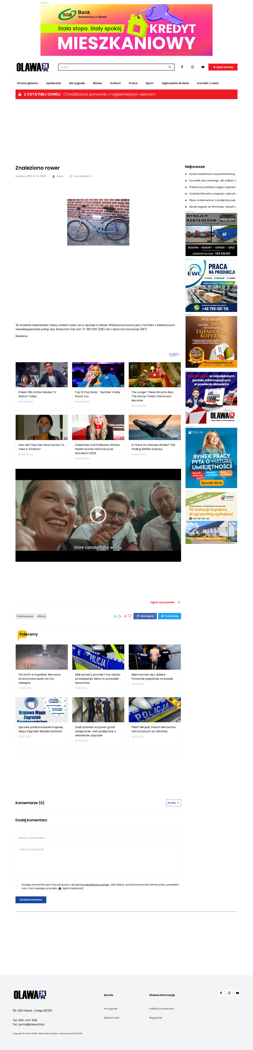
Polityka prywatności (161, 1008)
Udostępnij (147, 616)
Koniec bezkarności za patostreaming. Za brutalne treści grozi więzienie (213, 174)
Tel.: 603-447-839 (25, 1020)
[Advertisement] (126, 131)
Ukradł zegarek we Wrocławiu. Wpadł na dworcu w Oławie (213, 206)
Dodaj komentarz (31, 899)
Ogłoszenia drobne (175, 83)
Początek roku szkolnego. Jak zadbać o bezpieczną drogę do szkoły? (213, 180)
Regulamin (155, 1017)
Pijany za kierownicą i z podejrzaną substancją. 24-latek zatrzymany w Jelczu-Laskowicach (213, 200)
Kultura (115, 83)
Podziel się (171, 616)
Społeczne (53, 83)
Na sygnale (77, 83)
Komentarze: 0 (82, 176)
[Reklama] (126, 30)
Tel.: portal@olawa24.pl (28, 1024)
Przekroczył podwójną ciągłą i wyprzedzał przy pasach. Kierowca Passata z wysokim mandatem (213, 187)
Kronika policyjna (25, 616)
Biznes (97, 83)
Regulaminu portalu (97, 884)
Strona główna (27, 83)
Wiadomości (111, 1017)
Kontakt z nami (207, 83)
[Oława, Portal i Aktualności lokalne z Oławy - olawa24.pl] (32, 67)
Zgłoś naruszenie (162, 602)
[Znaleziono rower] (98, 222)
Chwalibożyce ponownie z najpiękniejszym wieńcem (110, 94)
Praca (133, 83)
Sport (150, 83)
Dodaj (171, 802)
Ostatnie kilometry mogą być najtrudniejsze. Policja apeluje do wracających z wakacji (213, 193)
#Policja (41, 616)
